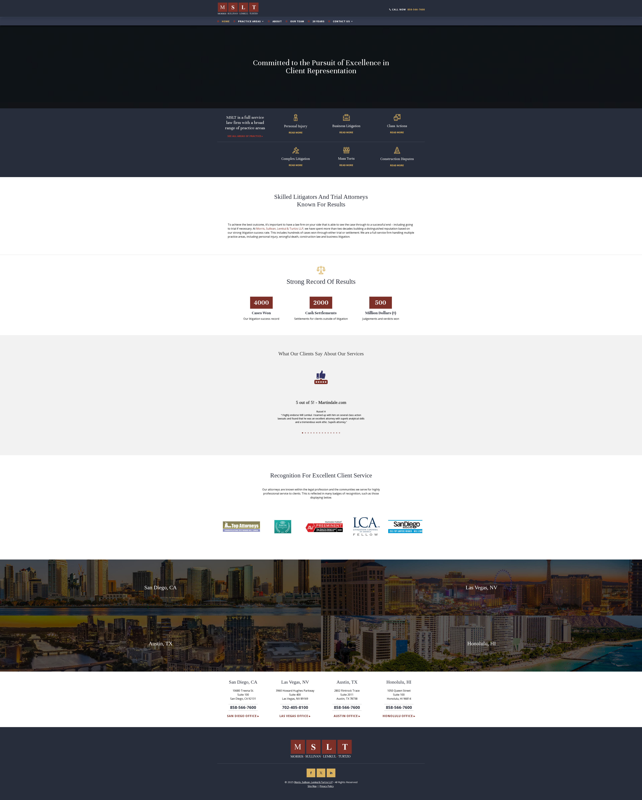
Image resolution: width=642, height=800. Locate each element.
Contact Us (341, 21)
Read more (296, 132)
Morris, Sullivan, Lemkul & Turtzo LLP (279, 228)
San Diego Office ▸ (243, 716)
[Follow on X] (321, 773)
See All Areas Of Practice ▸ (245, 136)
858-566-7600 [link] (416, 9)
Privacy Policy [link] (326, 786)
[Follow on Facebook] (311, 773)
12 (333, 432)
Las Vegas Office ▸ (295, 716)
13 (336, 432)
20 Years (318, 21)
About (277, 21)
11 (331, 432)
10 (328, 432)
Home (226, 21)
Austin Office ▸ (347, 716)
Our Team (297, 21)
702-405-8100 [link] (295, 707)
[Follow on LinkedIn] (331, 773)
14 (339, 432)
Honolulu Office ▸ (399, 716)
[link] (313, 782)
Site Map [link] (312, 786)
